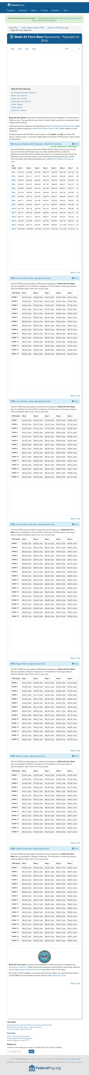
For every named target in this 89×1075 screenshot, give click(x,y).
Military (34, 10)
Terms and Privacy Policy (63, 1059)
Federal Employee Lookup (16, 1040)
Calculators (23, 10)
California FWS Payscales (58, 27)
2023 (34, 49)
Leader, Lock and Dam (19, 98)
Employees (55, 10)
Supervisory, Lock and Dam (21, 101)
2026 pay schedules (70, 18)
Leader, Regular (16, 107)
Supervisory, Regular (18, 110)
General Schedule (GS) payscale (62, 126)
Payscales (10, 10)
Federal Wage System (17, 969)
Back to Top (75, 272)
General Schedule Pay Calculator (18, 1036)
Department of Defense (18, 967)
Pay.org (17, 4)
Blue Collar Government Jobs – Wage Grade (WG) (24, 1027)
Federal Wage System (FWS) (32, 27)
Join (31, 1051)
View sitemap (76, 1059)
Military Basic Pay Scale (57, 975)
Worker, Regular (17, 104)
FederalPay (13, 27)
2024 (27, 49)
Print (76, 144)
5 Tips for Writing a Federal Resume (19, 1029)
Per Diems (44, 10)
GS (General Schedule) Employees (23, 92)
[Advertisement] (44, 68)
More (66, 10)
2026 (12, 49)
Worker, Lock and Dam (19, 95)
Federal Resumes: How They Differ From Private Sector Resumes (29, 1025)
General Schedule (35, 969)
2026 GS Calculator (49, 20)
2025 (19, 49)
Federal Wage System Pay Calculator (19, 1038)
